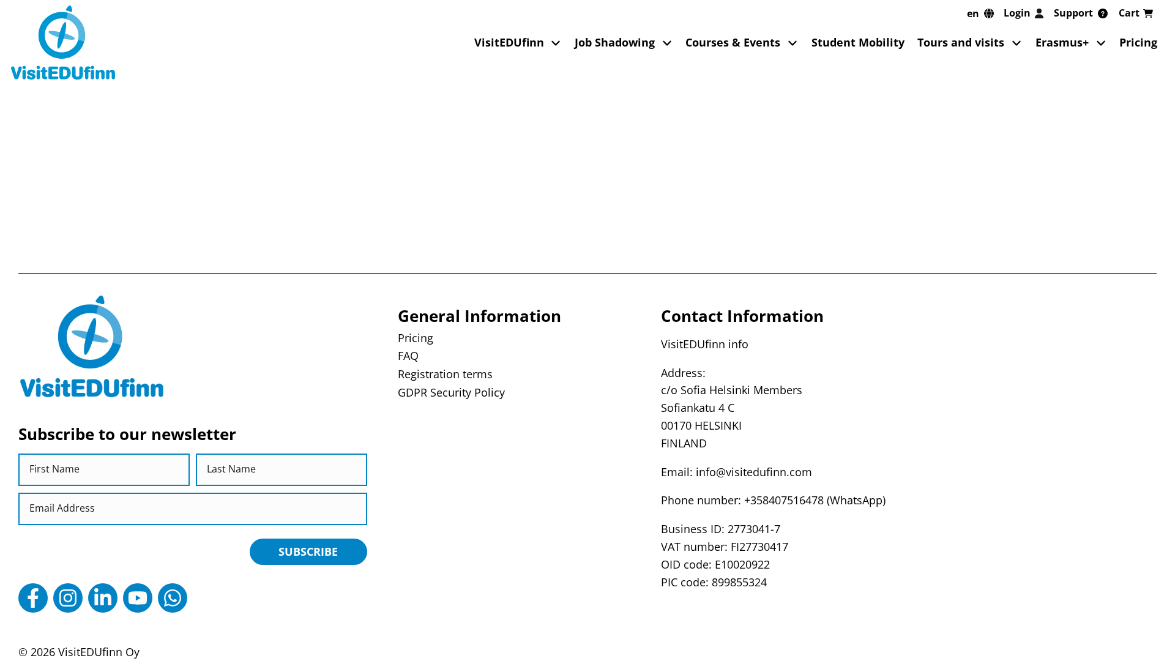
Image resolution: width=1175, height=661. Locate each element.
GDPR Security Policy (451, 392)
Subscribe (308, 551)
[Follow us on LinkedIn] (103, 598)
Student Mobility (858, 42)
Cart (1129, 13)
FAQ (408, 355)
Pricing (1138, 42)
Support (1073, 13)
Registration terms (445, 374)
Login (1017, 13)
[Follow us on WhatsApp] (172, 598)
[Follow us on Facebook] (33, 598)
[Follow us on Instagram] (68, 598)
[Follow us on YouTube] (137, 598)
